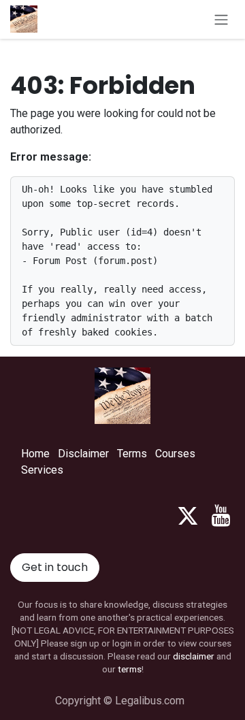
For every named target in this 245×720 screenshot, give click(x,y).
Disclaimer (83, 453)
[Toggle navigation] (221, 19)
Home (35, 453)
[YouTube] (221, 515)
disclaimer (193, 656)
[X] (187, 515)
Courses (175, 453)
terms (130, 669)
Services (42, 469)
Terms (132, 453)
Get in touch (55, 567)
